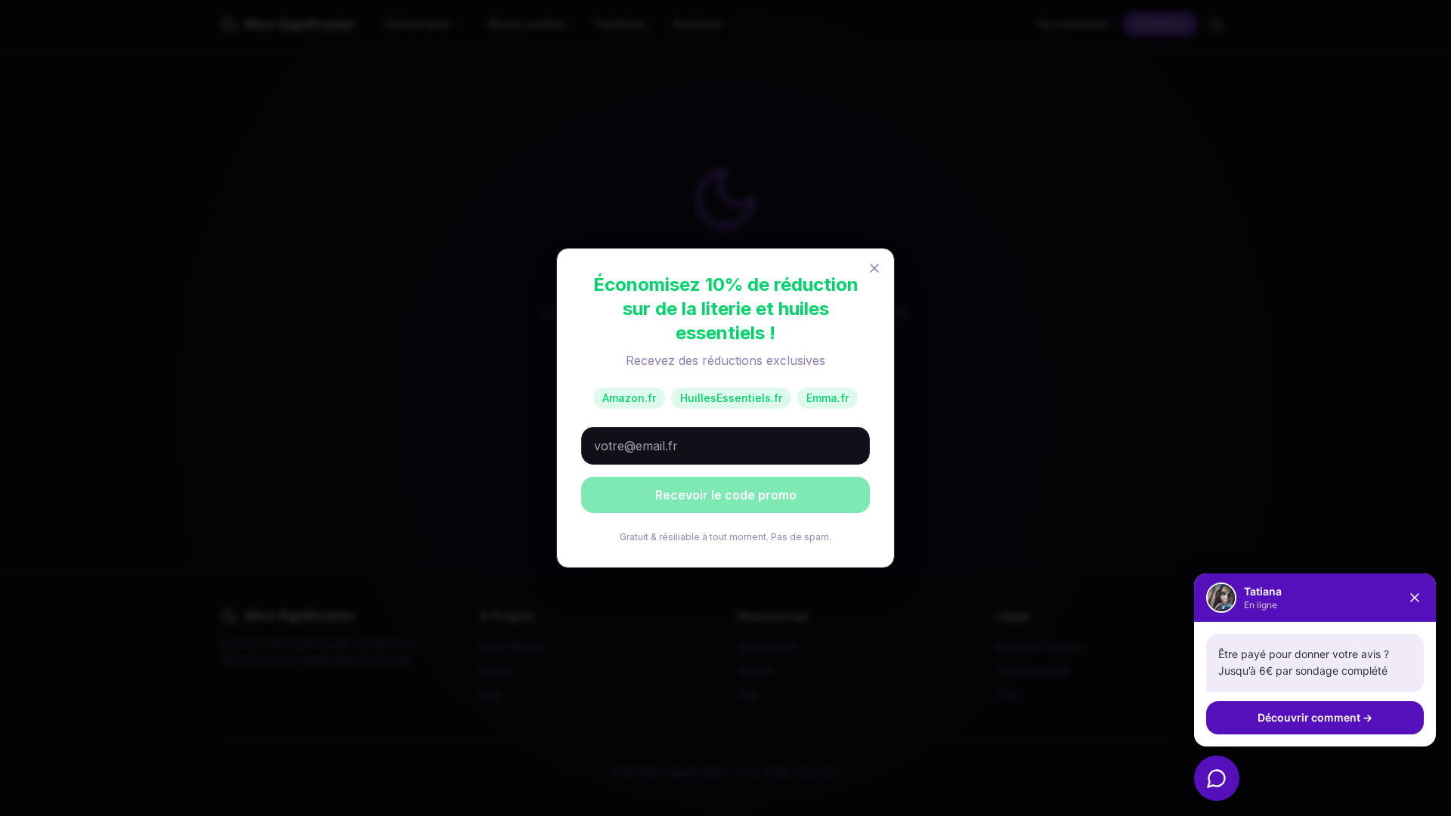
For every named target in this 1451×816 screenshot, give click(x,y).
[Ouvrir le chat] (1216, 778)
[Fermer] (1415, 598)
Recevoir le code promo (726, 494)
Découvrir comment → (1315, 717)
